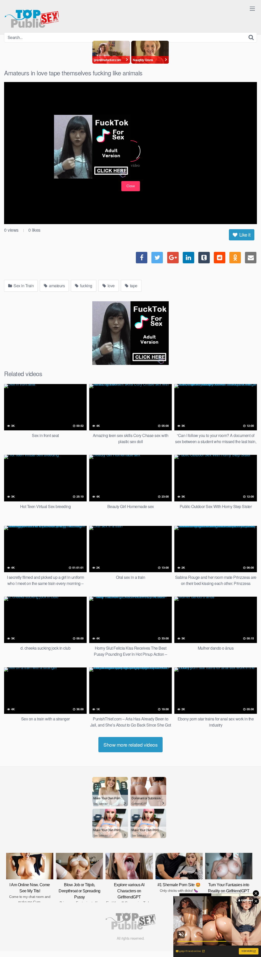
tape (133, 286)
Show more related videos (130, 744)
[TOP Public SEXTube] (31, 16)
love (111, 286)
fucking (85, 286)
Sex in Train (23, 286)
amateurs (56, 286)
